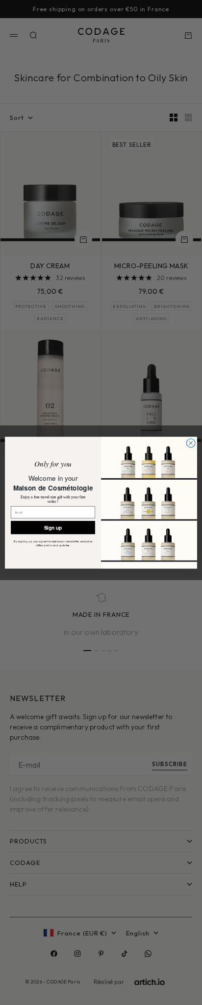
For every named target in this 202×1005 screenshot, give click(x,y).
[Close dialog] (190, 443)
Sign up (53, 527)
